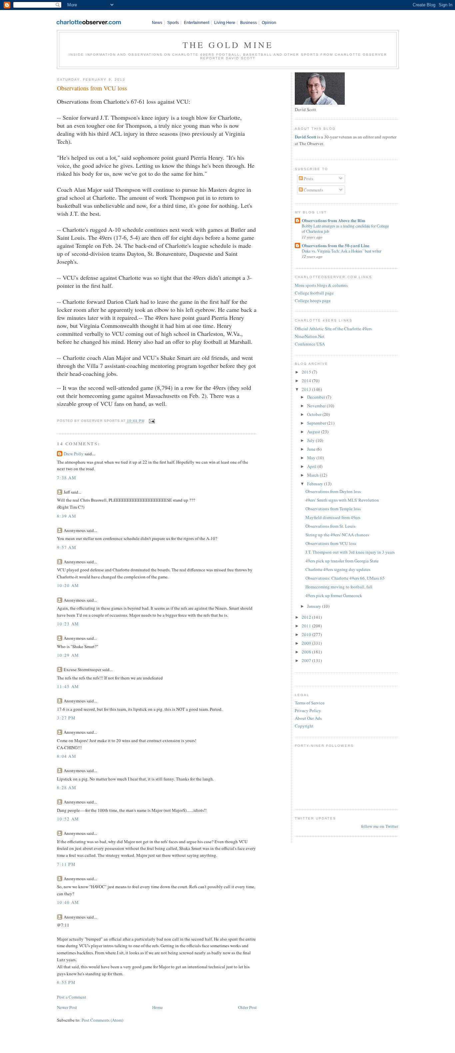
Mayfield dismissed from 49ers (332, 517)
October (314, 414)
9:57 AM (66, 547)
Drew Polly (74, 454)
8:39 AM (66, 516)
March (313, 475)
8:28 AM (66, 787)
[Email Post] (151, 421)
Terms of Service (309, 703)
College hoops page (313, 301)
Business (248, 22)
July (311, 440)
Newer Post (67, 1007)
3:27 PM (66, 718)
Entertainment (196, 22)
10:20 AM (68, 585)
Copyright (304, 726)
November (317, 406)
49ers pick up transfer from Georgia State (342, 561)
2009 (307, 643)
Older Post (247, 1007)
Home (157, 1007)
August (314, 432)
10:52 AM (68, 819)
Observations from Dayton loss (333, 491)
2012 (307, 617)
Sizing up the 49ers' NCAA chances (337, 535)
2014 (307, 381)
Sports (173, 22)
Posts (308, 178)
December (316, 397)
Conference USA (310, 344)
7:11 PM (66, 864)
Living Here (224, 22)
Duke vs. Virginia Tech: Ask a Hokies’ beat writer (341, 250)
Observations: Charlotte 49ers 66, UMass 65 (345, 578)
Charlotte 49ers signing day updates (337, 569)
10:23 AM (68, 624)
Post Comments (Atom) (102, 1020)
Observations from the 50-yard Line (335, 245)
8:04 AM (66, 756)
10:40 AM (68, 902)
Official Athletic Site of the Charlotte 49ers (333, 329)
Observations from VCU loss (92, 88)
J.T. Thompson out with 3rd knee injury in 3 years (350, 552)
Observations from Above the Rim (333, 220)
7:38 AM (66, 478)
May (311, 458)
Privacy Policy (308, 710)
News (157, 22)
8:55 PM (66, 982)
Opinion (269, 22)
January (314, 606)
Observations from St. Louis (330, 526)
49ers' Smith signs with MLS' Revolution (342, 500)
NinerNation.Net (309, 336)
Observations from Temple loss (333, 509)
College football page (314, 293)
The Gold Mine (228, 44)
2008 (307, 652)
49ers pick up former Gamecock (333, 595)
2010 (307, 634)
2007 (307, 660)
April (312, 466)
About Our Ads (308, 718)
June (311, 449)
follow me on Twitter (379, 826)
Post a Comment (71, 997)
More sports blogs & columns (321, 285)
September (317, 423)
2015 (307, 372)
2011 (307, 626)
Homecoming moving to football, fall (338, 587)
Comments (313, 190)
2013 (307, 389)
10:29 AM (68, 655)
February (315, 484)
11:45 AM (68, 686)
